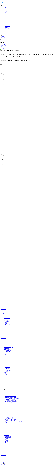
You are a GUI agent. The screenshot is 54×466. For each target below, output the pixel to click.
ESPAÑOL (4, 3)
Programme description (4, 7)
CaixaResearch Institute (4, 31)
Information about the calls (7, 18)
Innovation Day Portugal (7, 28)
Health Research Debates (7, 26)
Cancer (6, 10)
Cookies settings (3, 182)
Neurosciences (6, 11)
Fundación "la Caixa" (4, 464)
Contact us (3, 181)
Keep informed (6, 25)
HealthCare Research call (7, 20)
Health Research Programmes (7, 8)
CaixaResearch (3, 36)
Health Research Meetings (7, 27)
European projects (7, 12)
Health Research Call (7, 19)
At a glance (6, 9)
